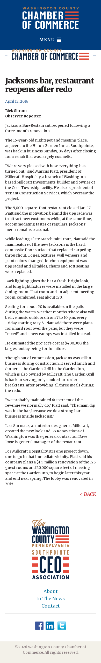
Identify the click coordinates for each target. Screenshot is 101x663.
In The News (50, 598)
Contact (50, 606)
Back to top (75, 658)
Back (90, 494)
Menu (47, 39)
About (51, 591)
